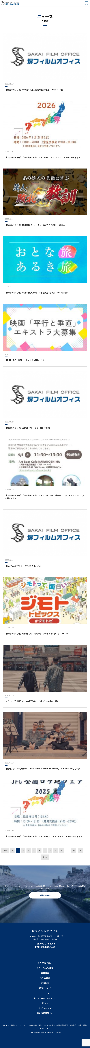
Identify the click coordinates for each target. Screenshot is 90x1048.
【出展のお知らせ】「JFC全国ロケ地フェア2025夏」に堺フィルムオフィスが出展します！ (43, 836)
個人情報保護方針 (45, 1013)
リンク (45, 1003)
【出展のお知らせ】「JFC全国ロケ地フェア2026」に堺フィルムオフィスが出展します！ (43, 157)
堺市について (45, 988)
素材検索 (45, 973)
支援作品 (45, 983)
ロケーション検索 (45, 968)
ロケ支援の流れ (45, 963)
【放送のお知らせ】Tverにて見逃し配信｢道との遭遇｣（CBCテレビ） (34, 90)
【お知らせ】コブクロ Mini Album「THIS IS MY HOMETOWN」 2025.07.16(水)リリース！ (43, 769)
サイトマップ (45, 1008)
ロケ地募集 (45, 978)
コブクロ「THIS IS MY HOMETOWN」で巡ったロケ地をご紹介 (32, 701)
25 (80, 850)
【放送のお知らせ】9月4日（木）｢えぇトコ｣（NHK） (28, 428)
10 (61, 850)
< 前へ (5, 850)
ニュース (45, 993)
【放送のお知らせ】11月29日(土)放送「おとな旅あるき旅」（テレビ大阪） (37, 293)
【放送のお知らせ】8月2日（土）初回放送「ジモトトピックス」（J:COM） (37, 634)
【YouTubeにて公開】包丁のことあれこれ (23, 566)
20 (74, 850)
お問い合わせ (45, 895)
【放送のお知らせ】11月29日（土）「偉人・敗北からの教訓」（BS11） (36, 225)
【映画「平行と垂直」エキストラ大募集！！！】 (25, 360)
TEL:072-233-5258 (45, 943)
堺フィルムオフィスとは (45, 998)
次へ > (45, 857)
